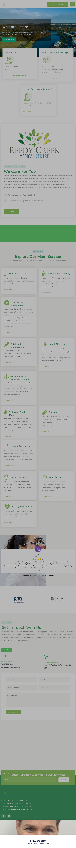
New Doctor (38, 840)
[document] (38, 424)
